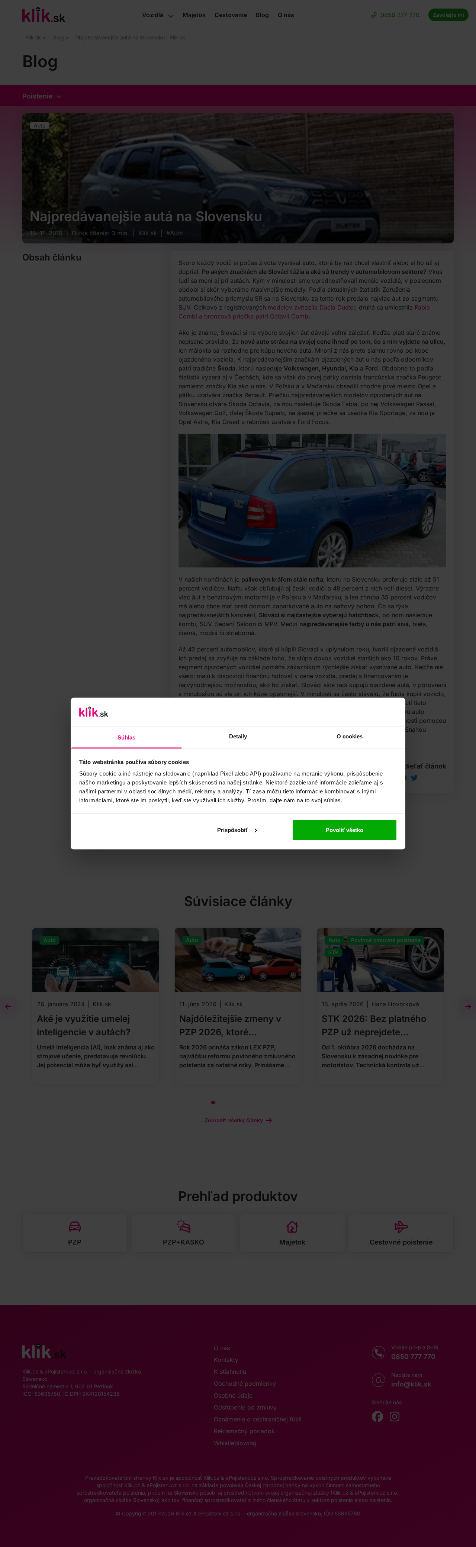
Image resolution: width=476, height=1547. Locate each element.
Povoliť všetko (344, 829)
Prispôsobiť (232, 829)
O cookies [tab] (350, 736)
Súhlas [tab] (127, 737)
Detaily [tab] (238, 736)
